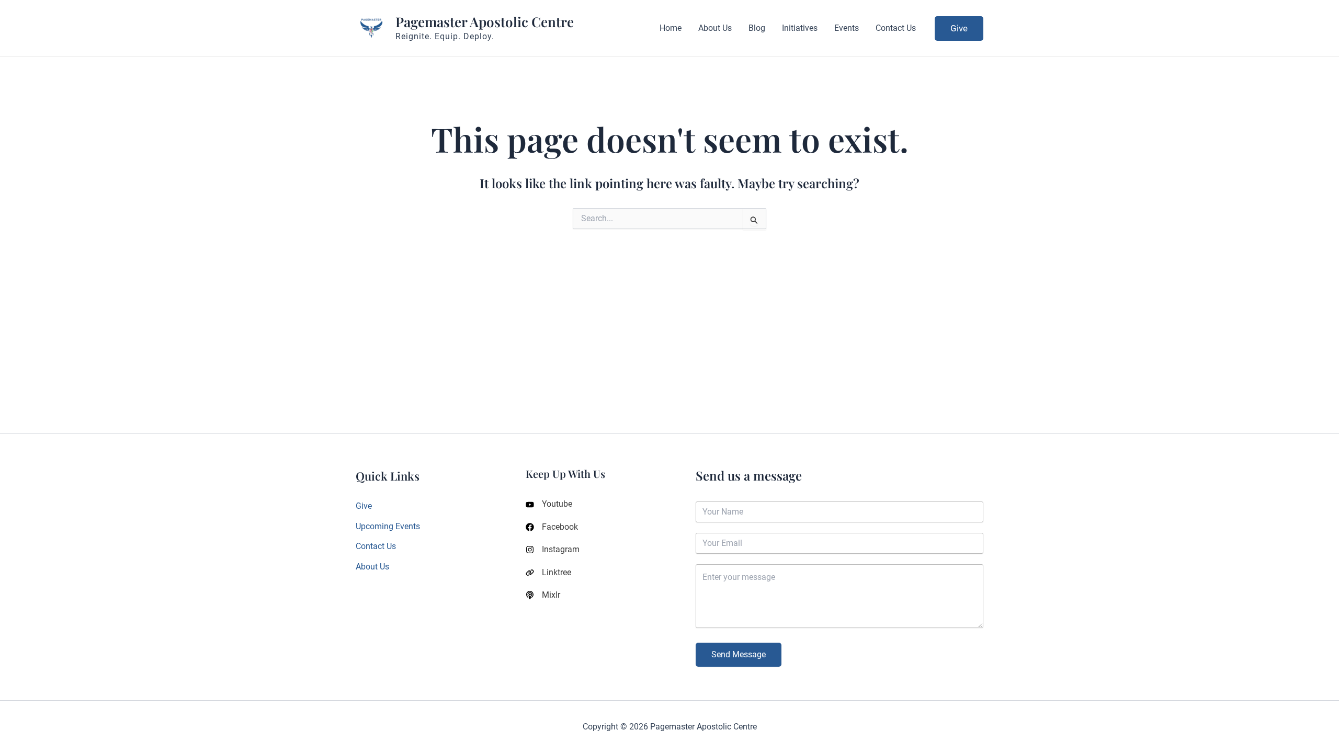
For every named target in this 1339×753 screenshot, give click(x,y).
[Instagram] (553, 550)
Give (364, 506)
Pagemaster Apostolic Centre (484, 22)
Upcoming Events (388, 526)
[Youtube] (549, 504)
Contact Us (376, 546)
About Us (372, 567)
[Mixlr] (543, 595)
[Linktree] (548, 573)
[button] (959, 28)
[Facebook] (552, 527)
